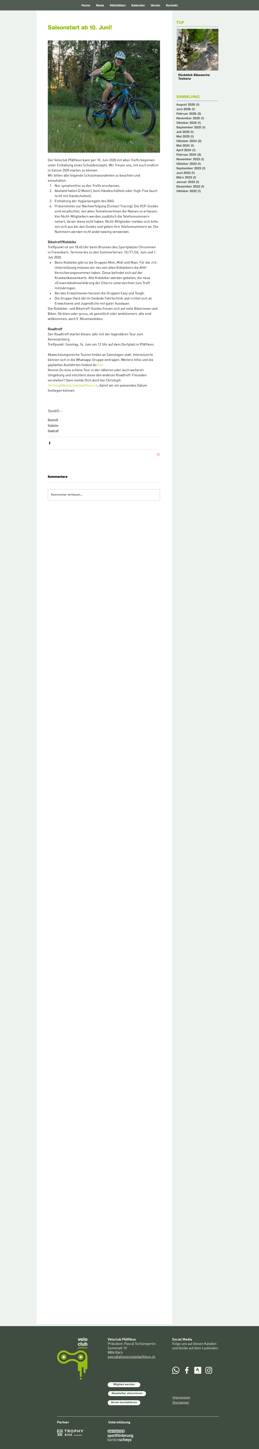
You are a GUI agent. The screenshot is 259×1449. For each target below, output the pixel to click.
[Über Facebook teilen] (49, 443)
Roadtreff (53, 431)
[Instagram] (208, 1370)
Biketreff (53, 420)
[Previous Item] (182, 50)
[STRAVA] (197, 1370)
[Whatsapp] (175, 1370)
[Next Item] (212, 50)
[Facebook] (186, 1370)
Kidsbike (53, 425)
